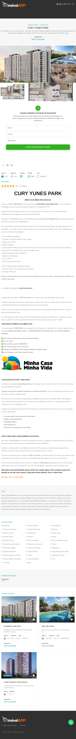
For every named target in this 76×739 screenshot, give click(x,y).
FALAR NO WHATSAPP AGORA (38, 147)
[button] (71, 722)
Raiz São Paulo (48, 626)
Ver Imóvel (19, 617)
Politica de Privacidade (10, 725)
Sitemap (22, 725)
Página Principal (33, 25)
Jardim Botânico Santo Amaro (15, 682)
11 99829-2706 (66, 4)
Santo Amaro (44, 25)
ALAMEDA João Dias (12, 626)
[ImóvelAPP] (16, 6)
